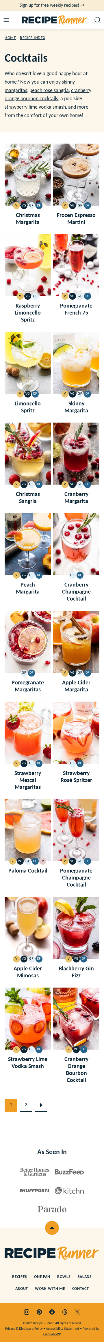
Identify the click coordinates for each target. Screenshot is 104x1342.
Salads (85, 1277)
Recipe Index (32, 38)
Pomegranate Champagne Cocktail (76, 878)
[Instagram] (26, 1312)
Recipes (19, 1277)
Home (10, 38)
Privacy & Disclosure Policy (23, 1329)
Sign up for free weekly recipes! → (52, 5)
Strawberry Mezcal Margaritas (27, 780)
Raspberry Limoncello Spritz (28, 313)
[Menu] (6, 20)
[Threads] (64, 1312)
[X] (77, 1312)
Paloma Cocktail (27, 871)
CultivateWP (51, 1334)
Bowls (64, 1277)
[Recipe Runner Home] (54, 20)
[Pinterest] (39, 1312)
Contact (80, 1289)
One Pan (42, 1277)
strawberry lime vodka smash (35, 107)
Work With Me (50, 1289)
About (21, 1289)
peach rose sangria (49, 90)
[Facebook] (52, 1312)
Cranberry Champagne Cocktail (76, 592)
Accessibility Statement (62, 1329)
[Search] (97, 20)
